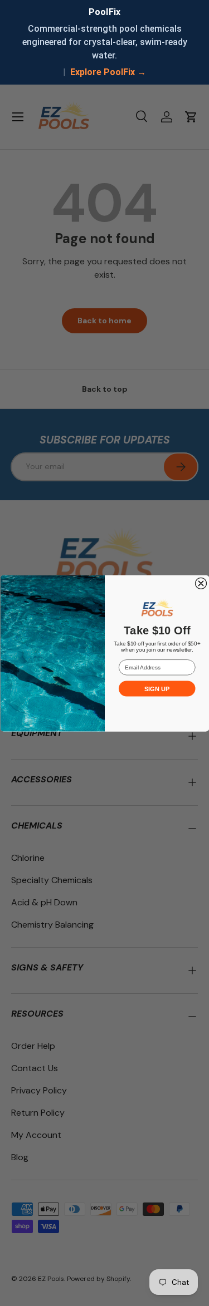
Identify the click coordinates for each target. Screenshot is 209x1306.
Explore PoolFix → (108, 72)
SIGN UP (156, 688)
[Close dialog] (200, 583)
